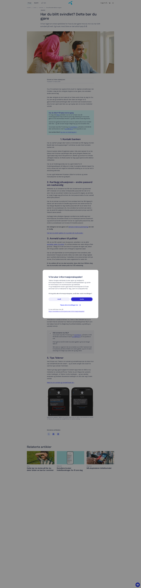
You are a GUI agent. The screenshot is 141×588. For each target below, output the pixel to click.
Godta (82, 299)
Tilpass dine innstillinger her (69, 305)
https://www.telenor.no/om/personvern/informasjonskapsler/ (66, 311)
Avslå (59, 299)
